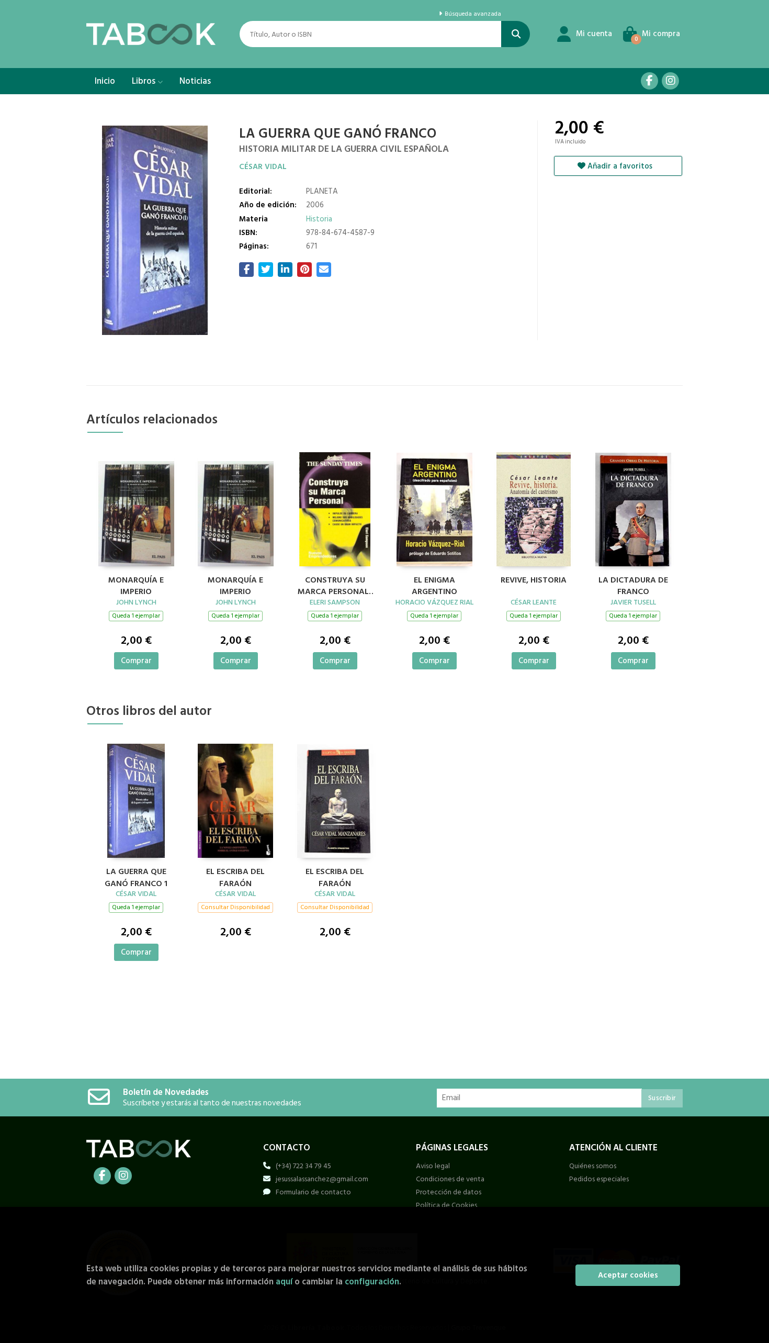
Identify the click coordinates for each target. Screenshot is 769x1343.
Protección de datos (448, 1192)
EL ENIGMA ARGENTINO (434, 584)
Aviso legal (433, 1166)
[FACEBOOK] (649, 80)
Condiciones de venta (450, 1179)
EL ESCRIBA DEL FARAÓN (235, 876)
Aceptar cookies (628, 1275)
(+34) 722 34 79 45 (303, 1166)
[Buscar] (515, 34)
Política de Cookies (446, 1205)
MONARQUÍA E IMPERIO (136, 584)
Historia (319, 219)
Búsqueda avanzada (472, 14)
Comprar (136, 660)
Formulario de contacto (313, 1192)
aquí (284, 1281)
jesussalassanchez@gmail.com (322, 1179)
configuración (372, 1281)
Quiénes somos (592, 1166)
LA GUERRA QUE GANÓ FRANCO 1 (136, 876)
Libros (144, 81)
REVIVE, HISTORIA (534, 580)
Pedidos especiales (599, 1179)
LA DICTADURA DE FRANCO (633, 584)
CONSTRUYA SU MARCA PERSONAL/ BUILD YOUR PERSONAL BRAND (335, 584)
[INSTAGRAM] (670, 80)
